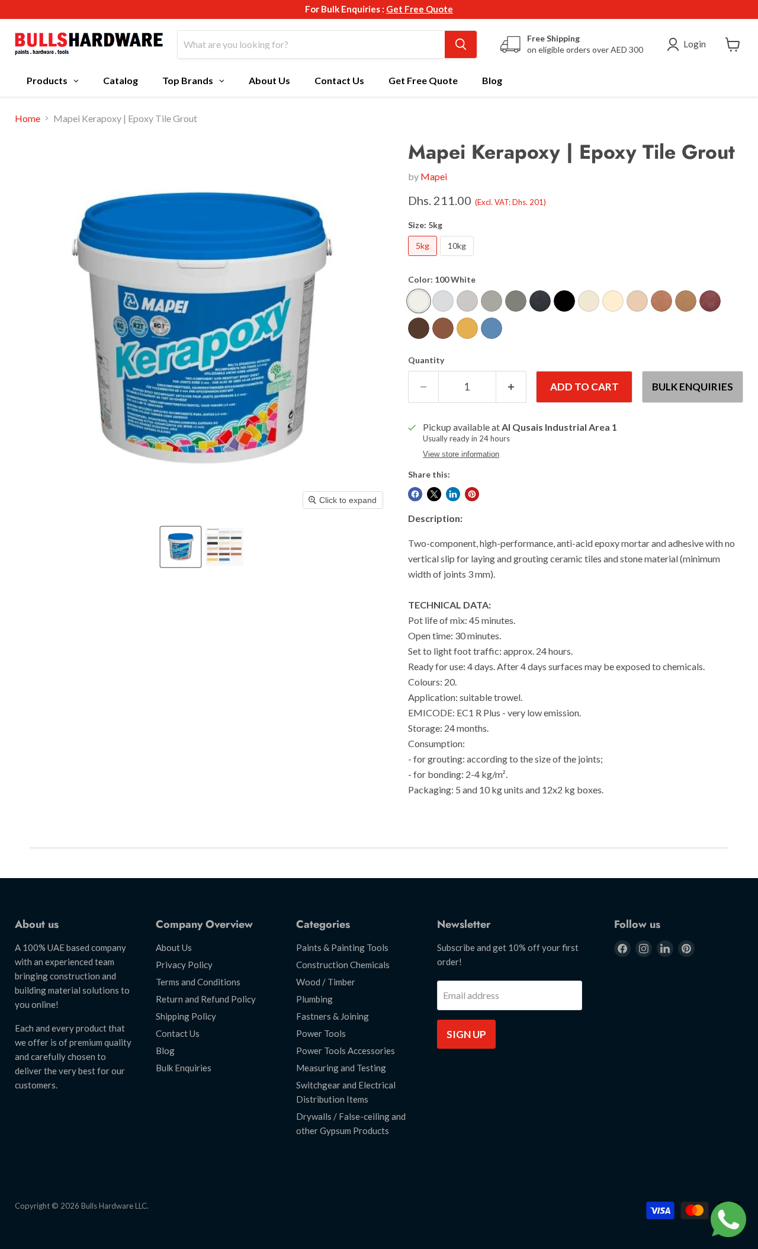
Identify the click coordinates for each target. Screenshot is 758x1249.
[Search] (461, 44)
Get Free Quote (419, 9)
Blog (165, 1050)
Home (27, 118)
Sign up (466, 1034)
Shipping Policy (186, 1016)
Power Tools (321, 1033)
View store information (461, 454)
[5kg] (424, 258)
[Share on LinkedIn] (453, 494)
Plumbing (314, 999)
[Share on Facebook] (415, 494)
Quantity (426, 360)
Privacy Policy (184, 964)
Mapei (433, 176)
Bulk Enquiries (692, 386)
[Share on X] (434, 494)
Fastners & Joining (332, 1016)
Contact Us (178, 1033)
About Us (174, 947)
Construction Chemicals (343, 964)
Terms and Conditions (198, 981)
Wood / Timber (325, 981)
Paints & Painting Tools (342, 947)
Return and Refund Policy (206, 999)
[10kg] (458, 258)
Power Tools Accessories (345, 1050)
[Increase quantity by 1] (511, 387)
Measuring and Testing (341, 1067)
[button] (180, 547)
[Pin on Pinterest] (472, 494)
